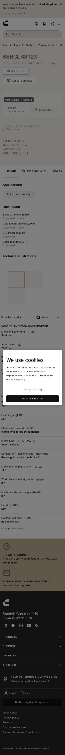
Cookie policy (17, 379)
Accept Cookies (32, 398)
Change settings (33, 389)
